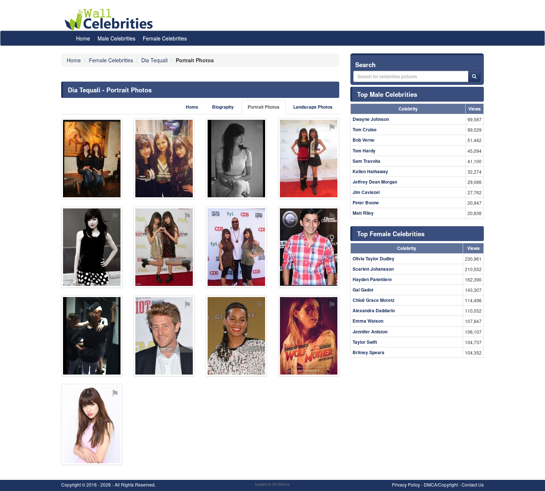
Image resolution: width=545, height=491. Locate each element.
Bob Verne (363, 139)
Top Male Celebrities (387, 94)
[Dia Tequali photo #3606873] (236, 247)
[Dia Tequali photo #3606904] (236, 335)
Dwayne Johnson (371, 119)
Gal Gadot (363, 289)
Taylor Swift (365, 342)
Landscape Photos (313, 107)
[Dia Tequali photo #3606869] (91, 158)
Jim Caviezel (366, 192)
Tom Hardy (364, 150)
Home (83, 38)
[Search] (474, 76)
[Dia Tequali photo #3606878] (308, 158)
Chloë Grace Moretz (373, 300)
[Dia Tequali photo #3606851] (164, 247)
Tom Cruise (365, 129)
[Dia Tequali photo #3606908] (308, 335)
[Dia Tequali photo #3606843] (91, 247)
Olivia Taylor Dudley (373, 258)
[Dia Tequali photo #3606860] (236, 158)
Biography (223, 107)
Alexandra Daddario (374, 310)
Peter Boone (366, 202)
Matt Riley (363, 213)
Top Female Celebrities (391, 233)
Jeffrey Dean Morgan (375, 181)
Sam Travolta (366, 161)
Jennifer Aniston (370, 331)
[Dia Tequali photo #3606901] (164, 335)
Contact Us (473, 484)
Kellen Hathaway (370, 171)
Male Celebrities (116, 38)
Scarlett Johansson (373, 269)
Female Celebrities (165, 38)
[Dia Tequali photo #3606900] (308, 247)
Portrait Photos (264, 107)
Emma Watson (368, 320)
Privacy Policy (406, 484)
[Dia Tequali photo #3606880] (91, 335)
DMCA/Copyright (441, 484)
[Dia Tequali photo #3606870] (164, 158)
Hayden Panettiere (372, 279)
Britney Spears (368, 352)
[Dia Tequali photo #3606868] (91, 424)
